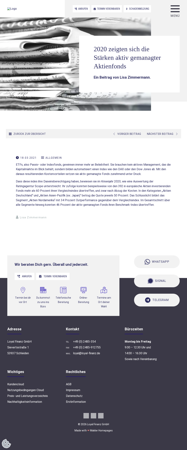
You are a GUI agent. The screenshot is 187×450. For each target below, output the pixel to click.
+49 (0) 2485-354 (84, 341)
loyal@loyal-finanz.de (86, 353)
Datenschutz (74, 396)
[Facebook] (86, 415)
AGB (68, 384)
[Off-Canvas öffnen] (175, 8)
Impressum (73, 390)
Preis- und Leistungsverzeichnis (27, 396)
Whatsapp (160, 261)
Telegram (160, 300)
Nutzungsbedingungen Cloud (25, 390)
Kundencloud (15, 384)
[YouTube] (93, 415)
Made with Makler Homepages (94, 430)
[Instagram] (101, 415)
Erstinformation (76, 401)
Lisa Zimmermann (33, 217)
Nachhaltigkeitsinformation (24, 401)
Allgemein (53, 157)
